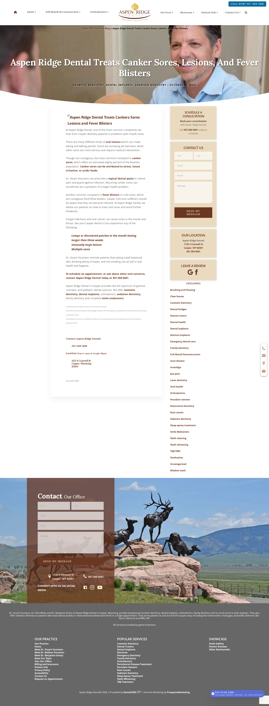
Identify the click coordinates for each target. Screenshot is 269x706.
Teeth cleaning (178, 438)
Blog (107, 28)
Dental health (178, 322)
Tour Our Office (43, 661)
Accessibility (41, 673)
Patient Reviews (218, 646)
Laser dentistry (178, 380)
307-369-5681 (120, 278)
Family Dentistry (126, 658)
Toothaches (176, 457)
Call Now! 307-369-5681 (247, 4)
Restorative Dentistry (182, 406)
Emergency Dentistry (128, 655)
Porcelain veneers (180, 399)
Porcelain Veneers (127, 667)
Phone (193, 171)
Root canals (176, 412)
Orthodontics (177, 393)
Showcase (186, 12)
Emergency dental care (183, 341)
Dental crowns (178, 315)
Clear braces (177, 296)
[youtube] (99, 588)
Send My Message (193, 212)
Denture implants (180, 335)
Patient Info (208, 12)
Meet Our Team (43, 658)
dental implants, (89, 294)
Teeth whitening (179, 444)
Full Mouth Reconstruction (185, 354)
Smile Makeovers (179, 431)
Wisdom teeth (178, 470)
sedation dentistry (128, 294)
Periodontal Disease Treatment (134, 664)
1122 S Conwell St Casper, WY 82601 (63, 576)
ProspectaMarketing (178, 692)
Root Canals (124, 670)
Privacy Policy (42, 670)
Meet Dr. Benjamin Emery (49, 655)
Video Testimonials (219, 649)
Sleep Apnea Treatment (130, 676)
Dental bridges (178, 309)
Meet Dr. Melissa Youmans (49, 652)
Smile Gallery (216, 643)
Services (166, 12)
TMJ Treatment (125, 681)
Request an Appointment (49, 678)
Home (38, 646)
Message (193, 181)
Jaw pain (175, 373)
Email (193, 161)
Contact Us (232, 12)
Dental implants (119, 84)
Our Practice (41, 643)
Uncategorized (178, 464)
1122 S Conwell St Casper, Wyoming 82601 (81, 363)
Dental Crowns (125, 646)
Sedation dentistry (150, 84)
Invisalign (175, 367)
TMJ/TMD (175, 451)
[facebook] (85, 588)
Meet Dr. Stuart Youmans (49, 649)
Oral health (176, 386)
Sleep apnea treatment (183, 425)
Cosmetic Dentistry (88, 84)
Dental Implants (126, 649)
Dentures (122, 652)
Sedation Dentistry (127, 673)
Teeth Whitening (126, 678)
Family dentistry (179, 347)
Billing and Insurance (46, 664)
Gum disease (177, 360)
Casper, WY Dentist (92, 28)
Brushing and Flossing (182, 289)
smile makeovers (113, 298)
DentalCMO (130, 692)
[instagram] (92, 589)
